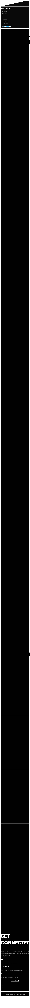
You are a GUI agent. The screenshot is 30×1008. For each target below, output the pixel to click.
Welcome (5, 21)
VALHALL (5, 19)
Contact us (15, 981)
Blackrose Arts (5, 8)
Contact (5, 23)
